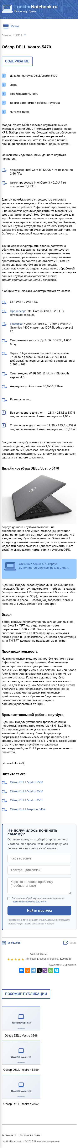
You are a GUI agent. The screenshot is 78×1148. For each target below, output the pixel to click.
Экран (14, 84)
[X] (39, 970)
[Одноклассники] (27, 970)
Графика (16, 323)
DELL (19, 35)
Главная (6, 35)
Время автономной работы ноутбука (35, 102)
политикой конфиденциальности (29, 901)
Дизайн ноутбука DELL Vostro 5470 (33, 75)
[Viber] (44, 970)
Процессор (17, 311)
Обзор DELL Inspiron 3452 (27, 809)
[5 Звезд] (23, 959)
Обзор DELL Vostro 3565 (26, 800)
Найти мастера (39, 910)
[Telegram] (33, 970)
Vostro (73, 942)
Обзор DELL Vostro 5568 (26, 782)
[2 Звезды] (12, 959)
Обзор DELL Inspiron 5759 (21, 1069)
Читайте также (20, 111)
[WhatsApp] (50, 970)
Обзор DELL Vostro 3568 (26, 791)
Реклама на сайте (30, 1135)
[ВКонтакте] (21, 970)
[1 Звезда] (9, 959)
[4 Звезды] (19, 959)
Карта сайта (9, 1135)
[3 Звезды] (16, 959)
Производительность (24, 93)
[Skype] (56, 970)
